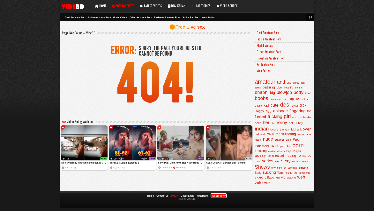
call (279, 99)
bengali (299, 87)
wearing (291, 177)
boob (308, 93)
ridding (291, 156)
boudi (273, 99)
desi (285, 105)
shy (273, 167)
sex (277, 161)
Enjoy (269, 111)
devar (295, 105)
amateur (265, 81)
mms (308, 134)
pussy (260, 155)
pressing (261, 150)
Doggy (259, 111)
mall (262, 134)
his (272, 123)
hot (291, 123)
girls (294, 117)
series (267, 160)
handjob (307, 117)
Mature (300, 134)
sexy (286, 160)
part (275, 145)
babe (303, 83)
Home (102, 6)
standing (292, 167)
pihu (282, 146)
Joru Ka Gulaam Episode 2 (124, 162)
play (288, 146)
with (267, 183)
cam (285, 99)
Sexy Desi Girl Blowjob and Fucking (225, 162)
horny (281, 122)
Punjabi (297, 151)
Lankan (284, 129)
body (298, 92)
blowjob (284, 92)
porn (298, 145)
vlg (283, 177)
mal (257, 134)
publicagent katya (276, 151)
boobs (261, 98)
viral (278, 178)
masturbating (286, 134)
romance (304, 155)
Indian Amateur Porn (99, 17)
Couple (259, 105)
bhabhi (261, 92)
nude (268, 139)
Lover (305, 129)
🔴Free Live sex (187, 27)
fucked (260, 117)
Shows (262, 167)
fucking (275, 116)
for (309, 111)
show (295, 161)
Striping (303, 167)
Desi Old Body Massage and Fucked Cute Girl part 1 (84, 162)
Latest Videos (152, 6)
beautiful (289, 87)
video (259, 177)
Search (310, 17)
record (279, 155)
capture (294, 99)
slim (279, 167)
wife (259, 182)
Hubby (299, 123)
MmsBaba (202, 195)
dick (303, 105)
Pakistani (262, 146)
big (272, 93)
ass (289, 82)
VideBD (76, 6)
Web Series (208, 17)
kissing (274, 129)
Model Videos (120, 17)
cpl (266, 105)
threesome (304, 173)
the (295, 173)
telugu (289, 173)
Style (258, 172)
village (269, 177)
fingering (297, 111)
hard (258, 123)
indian (262, 129)
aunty (296, 82)
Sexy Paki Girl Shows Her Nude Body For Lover (181, 162)
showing (304, 161)
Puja (288, 151)
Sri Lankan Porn (191, 17)
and (281, 82)
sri (285, 167)
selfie (257, 161)
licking (295, 129)
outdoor (279, 139)
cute (275, 105)
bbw (279, 87)
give (300, 117)
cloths (304, 99)
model (258, 139)
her (266, 122)
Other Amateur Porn (141, 17)
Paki (296, 139)
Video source (228, 6)
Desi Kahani (178, 6)
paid (288, 139)
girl (287, 116)
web (301, 177)
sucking (269, 172)
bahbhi (258, 88)
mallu (270, 134)
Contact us (162, 195)
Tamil (280, 172)
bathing (269, 87)
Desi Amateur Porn (75, 17)
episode (280, 111)
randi (270, 155)
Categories (202, 6)
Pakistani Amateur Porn (167, 17)
